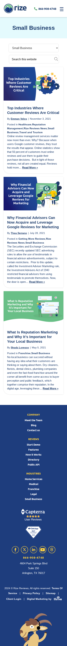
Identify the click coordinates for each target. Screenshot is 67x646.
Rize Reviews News (35, 128)
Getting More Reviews (31, 239)
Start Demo (33, 444)
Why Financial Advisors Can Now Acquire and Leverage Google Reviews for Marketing (33, 222)
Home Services (33, 479)
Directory (33, 459)
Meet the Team (33, 420)
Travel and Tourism (31, 132)
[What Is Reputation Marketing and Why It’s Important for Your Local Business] (33, 323)
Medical (33, 484)
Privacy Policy (31, 593)
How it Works (33, 454)
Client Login (13, 599)
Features (33, 449)
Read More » (30, 167)
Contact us (33, 430)
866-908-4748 (47, 9)
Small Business (34, 242)
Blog (33, 425)
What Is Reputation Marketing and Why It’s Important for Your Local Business (32, 336)
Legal (33, 494)
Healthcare (24, 124)
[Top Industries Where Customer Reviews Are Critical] (33, 99)
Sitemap (51, 593)
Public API (33, 464)
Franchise (24, 353)
